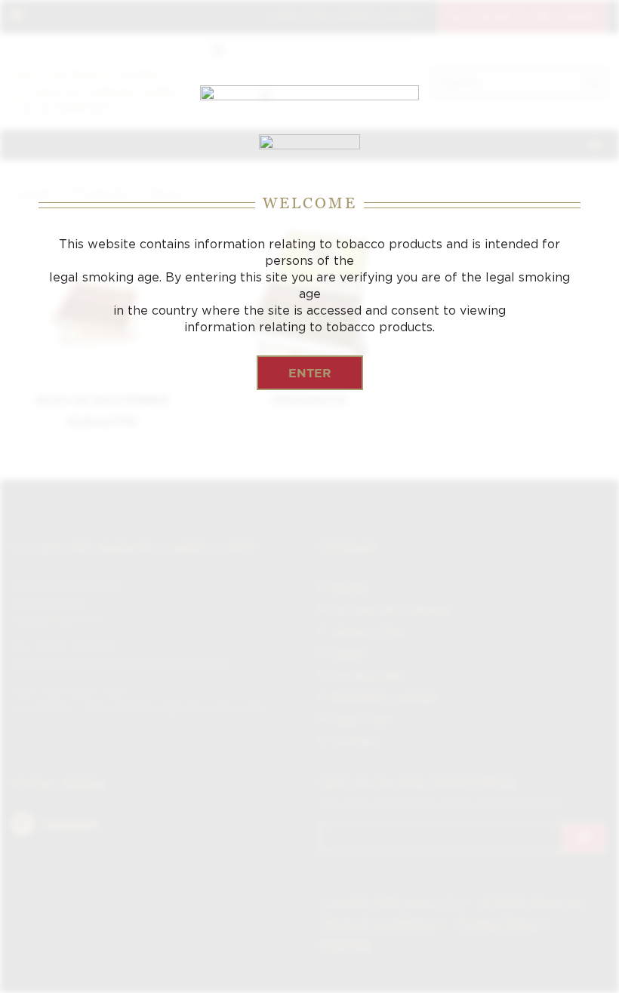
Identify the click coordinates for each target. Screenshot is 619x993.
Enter (309, 373)
